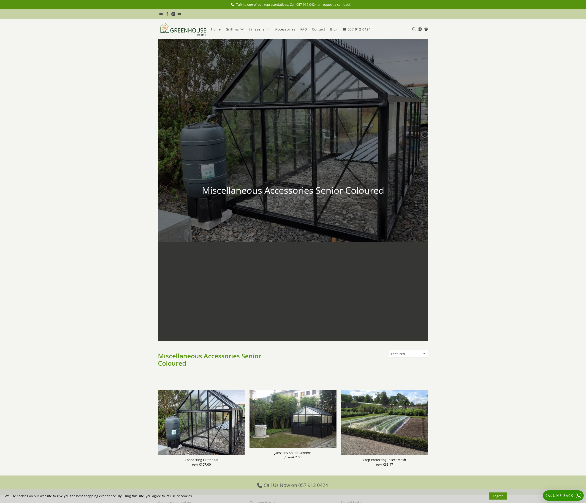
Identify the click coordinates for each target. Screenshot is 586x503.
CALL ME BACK (559, 495)
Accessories (285, 29)
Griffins (232, 29)
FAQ (303, 29)
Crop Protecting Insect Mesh (384, 460)
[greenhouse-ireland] (183, 29)
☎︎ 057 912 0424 (356, 29)
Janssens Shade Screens (293, 452)
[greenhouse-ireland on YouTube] (179, 14)
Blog (334, 29)
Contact (318, 29)
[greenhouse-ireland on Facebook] (167, 14)
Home (216, 29)
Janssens (257, 29)
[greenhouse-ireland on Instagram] (173, 14)
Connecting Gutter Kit (201, 460)
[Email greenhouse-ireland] (161, 14)
